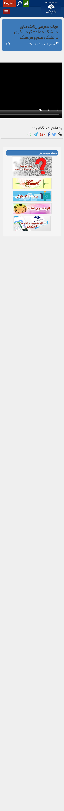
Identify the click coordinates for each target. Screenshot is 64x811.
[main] (32, 128)
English (9, 3)
